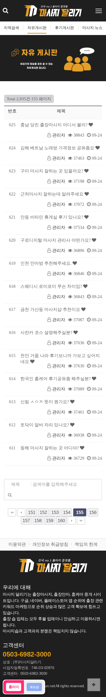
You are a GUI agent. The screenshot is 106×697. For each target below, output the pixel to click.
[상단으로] (94, 685)
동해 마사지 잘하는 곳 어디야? (50, 448)
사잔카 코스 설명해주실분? (46, 332)
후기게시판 (64, 28)
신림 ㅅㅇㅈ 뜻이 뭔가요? (45, 401)
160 (61, 520)
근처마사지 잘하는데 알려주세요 (52, 194)
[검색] (9, 495)
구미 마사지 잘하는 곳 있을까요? (52, 171)
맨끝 (81, 520)
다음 (72, 520)
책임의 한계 (86, 544)
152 (43, 512)
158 (38, 520)
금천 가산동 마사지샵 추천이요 (50, 309)
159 (49, 520)
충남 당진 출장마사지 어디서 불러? (54, 124)
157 (26, 520)
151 (31, 512)
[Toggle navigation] (99, 11)
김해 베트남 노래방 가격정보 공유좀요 (57, 148)
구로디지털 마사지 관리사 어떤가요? (56, 240)
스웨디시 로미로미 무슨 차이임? (51, 286)
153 (55, 512)
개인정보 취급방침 (50, 544)
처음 (12, 512)
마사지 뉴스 (92, 28)
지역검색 (11, 28)
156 (92, 512)
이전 (21, 512)
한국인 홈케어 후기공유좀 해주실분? (56, 378)
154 (66, 512)
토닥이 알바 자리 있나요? (45, 424)
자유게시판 (36, 28)
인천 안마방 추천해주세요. (46, 263)
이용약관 (17, 544)
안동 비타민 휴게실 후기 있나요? (52, 217)
